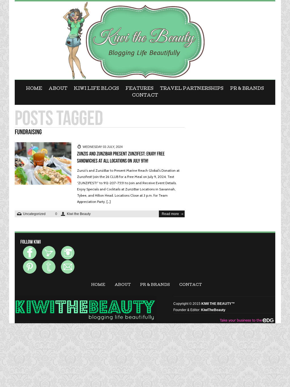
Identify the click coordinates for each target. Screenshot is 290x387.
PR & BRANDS (247, 89)
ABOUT (58, 89)
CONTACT (145, 95)
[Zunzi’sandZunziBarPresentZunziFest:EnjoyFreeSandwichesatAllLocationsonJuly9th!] (121, 157)
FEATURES (139, 89)
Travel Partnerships (191, 89)
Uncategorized (34, 214)
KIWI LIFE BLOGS (96, 89)
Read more (170, 214)
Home (34, 89)
